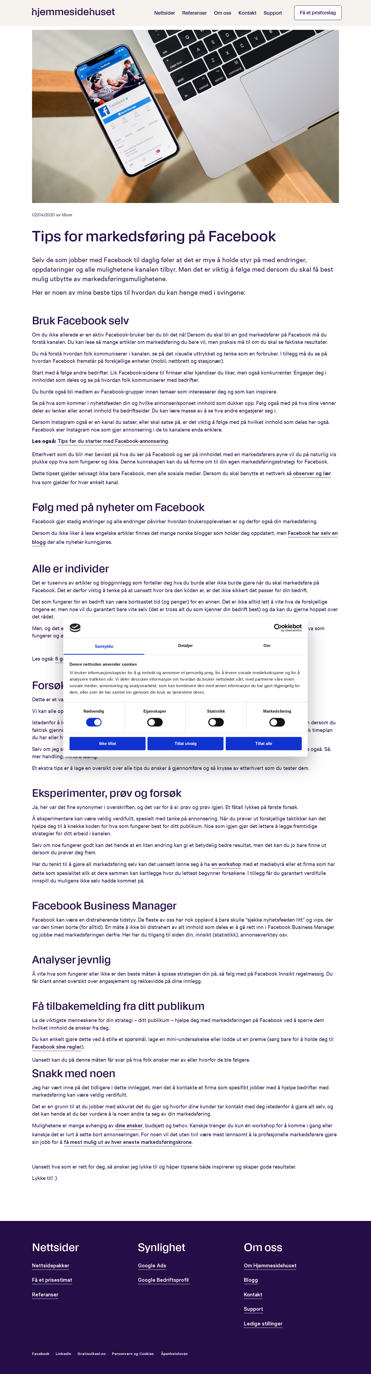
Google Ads (152, 1267)
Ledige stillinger (263, 1325)
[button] (318, 12)
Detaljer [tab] (185, 645)
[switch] (155, 722)
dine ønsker (129, 1126)
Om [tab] (266, 645)
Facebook (40, 1354)
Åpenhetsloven (174, 1354)
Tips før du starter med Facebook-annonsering (113, 442)
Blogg (251, 1281)
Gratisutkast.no (91, 1354)
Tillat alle (263, 743)
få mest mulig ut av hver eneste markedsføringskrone (128, 1143)
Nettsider (164, 13)
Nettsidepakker (50, 1267)
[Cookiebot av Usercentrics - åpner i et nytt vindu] (278, 628)
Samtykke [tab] (104, 646)
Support (273, 13)
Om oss (222, 13)
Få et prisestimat (52, 1281)
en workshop (226, 865)
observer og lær (312, 474)
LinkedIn (64, 1354)
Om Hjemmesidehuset (270, 1267)
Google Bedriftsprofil (164, 1281)
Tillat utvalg (186, 743)
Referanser (194, 13)
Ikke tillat (107, 743)
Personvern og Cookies (133, 1354)
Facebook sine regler (56, 1048)
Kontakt (247, 13)
